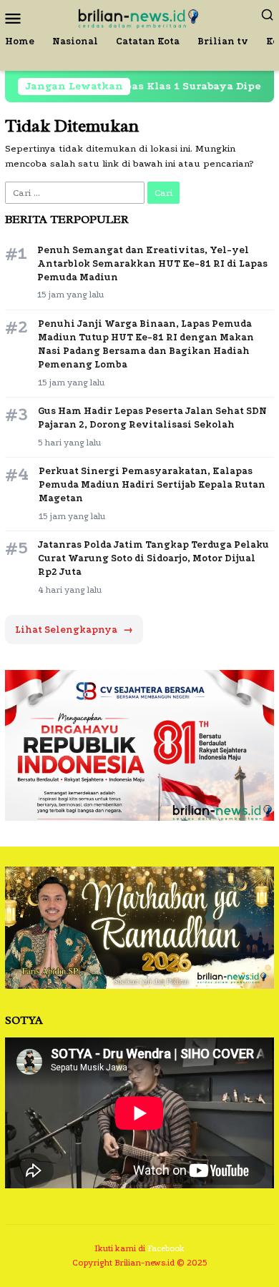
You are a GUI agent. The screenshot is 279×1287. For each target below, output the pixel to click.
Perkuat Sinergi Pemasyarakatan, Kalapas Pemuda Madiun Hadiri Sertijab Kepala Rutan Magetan (152, 484)
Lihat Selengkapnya (74, 629)
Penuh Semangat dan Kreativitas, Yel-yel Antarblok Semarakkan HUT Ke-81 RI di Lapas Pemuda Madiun (152, 263)
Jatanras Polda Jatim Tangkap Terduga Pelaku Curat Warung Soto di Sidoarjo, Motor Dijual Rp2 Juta (153, 558)
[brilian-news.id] (139, 16)
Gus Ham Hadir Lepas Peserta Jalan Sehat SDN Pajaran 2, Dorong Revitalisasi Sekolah (152, 417)
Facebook (166, 1248)
